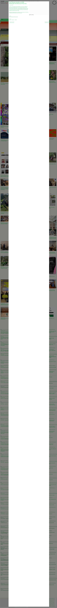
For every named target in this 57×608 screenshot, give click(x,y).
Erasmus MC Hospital (22, 8)
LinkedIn (16, 19)
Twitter (10, 19)
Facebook (13, 19)
